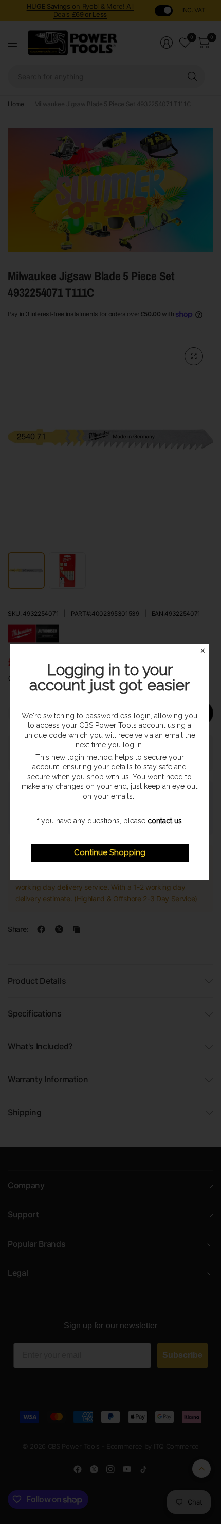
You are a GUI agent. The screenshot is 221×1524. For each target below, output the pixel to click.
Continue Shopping (109, 852)
